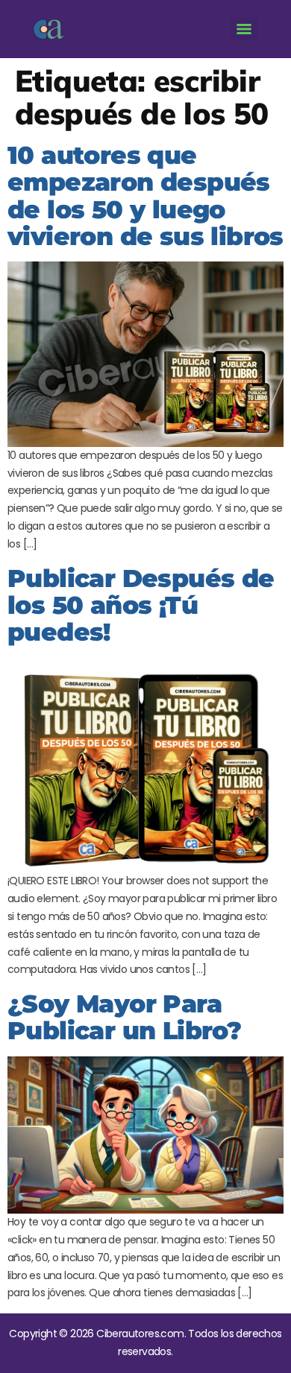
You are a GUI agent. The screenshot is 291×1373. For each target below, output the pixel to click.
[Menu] (244, 29)
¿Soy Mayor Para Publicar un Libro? (124, 1017)
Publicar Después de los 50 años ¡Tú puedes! (141, 605)
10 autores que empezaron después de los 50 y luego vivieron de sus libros (145, 195)
